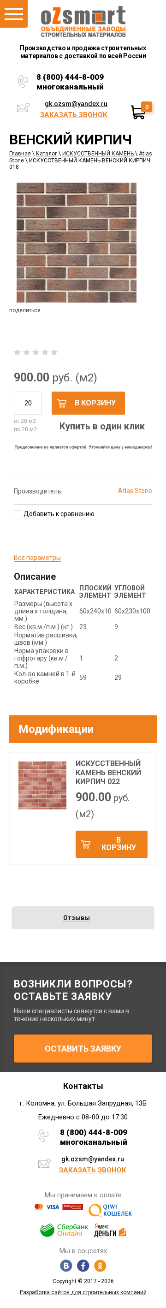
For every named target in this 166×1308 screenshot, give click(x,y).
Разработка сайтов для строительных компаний (83, 1292)
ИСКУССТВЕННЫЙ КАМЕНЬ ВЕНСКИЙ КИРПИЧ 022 (108, 772)
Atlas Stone (135, 490)
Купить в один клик (102, 426)
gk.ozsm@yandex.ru (76, 103)
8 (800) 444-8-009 (70, 77)
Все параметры (37, 557)
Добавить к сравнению (58, 513)
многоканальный (70, 86)
